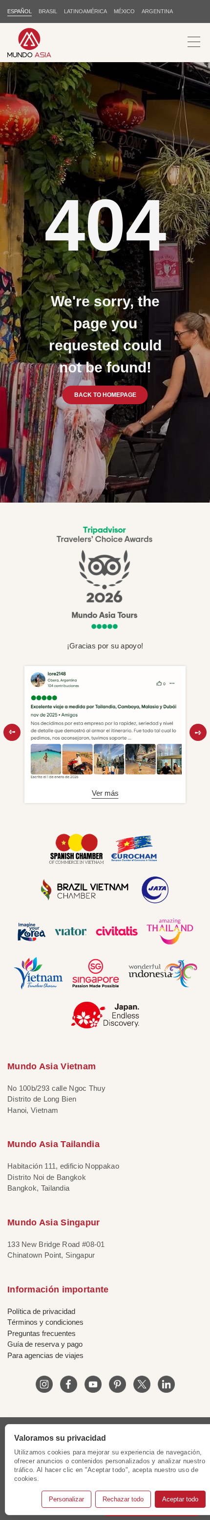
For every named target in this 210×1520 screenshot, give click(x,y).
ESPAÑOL (19, 11)
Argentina (157, 11)
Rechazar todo (123, 1499)
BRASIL (48, 11)
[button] (12, 732)
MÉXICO (124, 11)
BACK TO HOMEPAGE (105, 395)
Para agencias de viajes (45, 1355)
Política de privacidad (41, 1311)
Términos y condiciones (45, 1322)
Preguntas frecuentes (41, 1333)
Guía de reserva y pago (45, 1344)
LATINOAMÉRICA (85, 11)
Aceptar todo (180, 1499)
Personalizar (66, 1499)
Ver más (105, 793)
